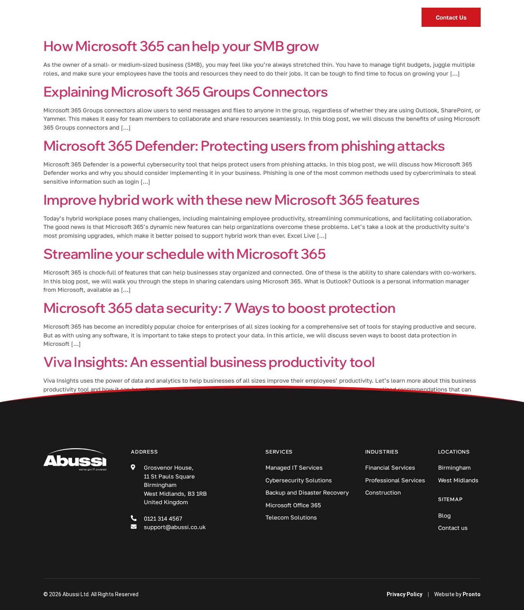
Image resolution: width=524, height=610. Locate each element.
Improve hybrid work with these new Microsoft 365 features (231, 199)
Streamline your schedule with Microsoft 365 (184, 253)
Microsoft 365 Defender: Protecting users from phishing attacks (244, 145)
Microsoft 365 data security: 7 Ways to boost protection (219, 307)
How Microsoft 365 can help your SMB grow (181, 45)
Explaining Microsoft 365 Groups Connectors (185, 91)
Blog (291, 17)
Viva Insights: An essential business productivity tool (209, 361)
